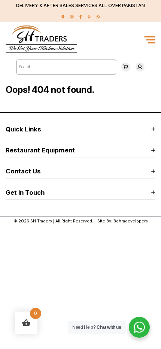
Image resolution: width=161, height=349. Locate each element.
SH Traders (41, 221)
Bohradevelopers (130, 221)
